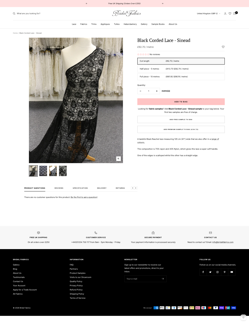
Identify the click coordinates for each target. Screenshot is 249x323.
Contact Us (18, 281)
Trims (93, 24)
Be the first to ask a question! (84, 197)
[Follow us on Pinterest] (224, 272)
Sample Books (158, 24)
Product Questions (34, 188)
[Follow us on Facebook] (203, 272)
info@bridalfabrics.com (222, 242)
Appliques (105, 24)
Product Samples (77, 273)
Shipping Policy (77, 294)
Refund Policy (76, 289)
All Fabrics (18, 294)
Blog (15, 269)
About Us (173, 24)
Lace (74, 24)
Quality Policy (76, 281)
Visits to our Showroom (80, 277)
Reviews (59, 188)
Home (15, 33)
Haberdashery (130, 24)
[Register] (163, 279)
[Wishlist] (229, 13)
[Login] (225, 13)
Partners (74, 269)
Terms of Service (77, 298)
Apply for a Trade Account (25, 289)
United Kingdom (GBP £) (207, 13)
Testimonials (19, 277)
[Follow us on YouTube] (231, 272)
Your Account (19, 285)
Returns (120, 188)
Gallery (144, 24)
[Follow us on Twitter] (210, 272)
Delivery (101, 188)
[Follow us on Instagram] (217, 272)
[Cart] (234, 13)
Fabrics (83, 24)
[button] (143, 54)
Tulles (117, 24)
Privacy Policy (76, 285)
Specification (80, 188)
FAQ (71, 265)
